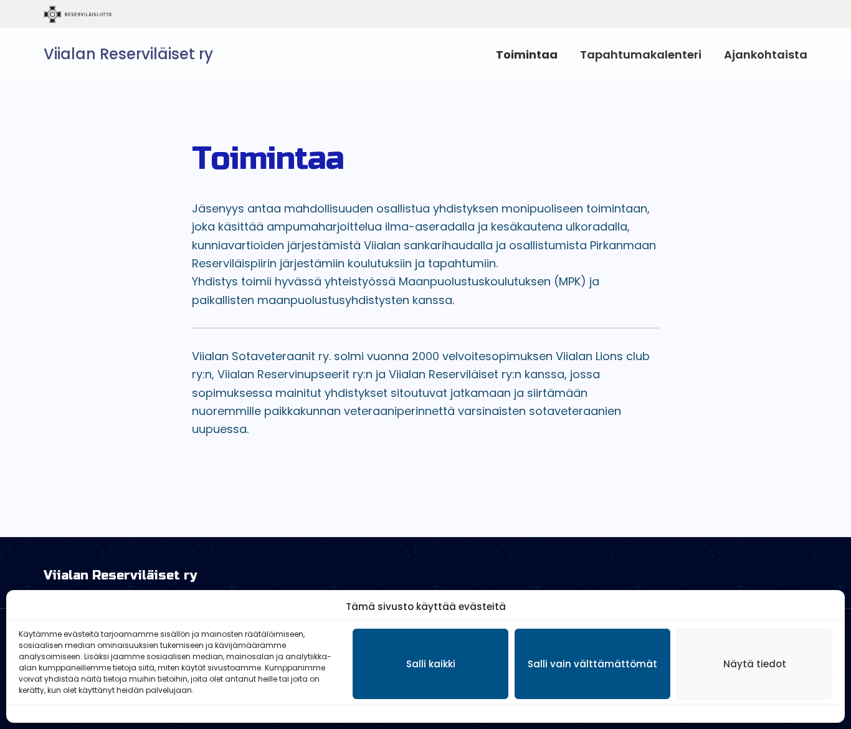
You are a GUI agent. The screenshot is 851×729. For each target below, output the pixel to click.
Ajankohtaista (765, 54)
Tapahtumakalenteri (640, 54)
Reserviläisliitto (129, 14)
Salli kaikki (430, 663)
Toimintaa (527, 54)
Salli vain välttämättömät (592, 663)
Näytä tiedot (754, 663)
